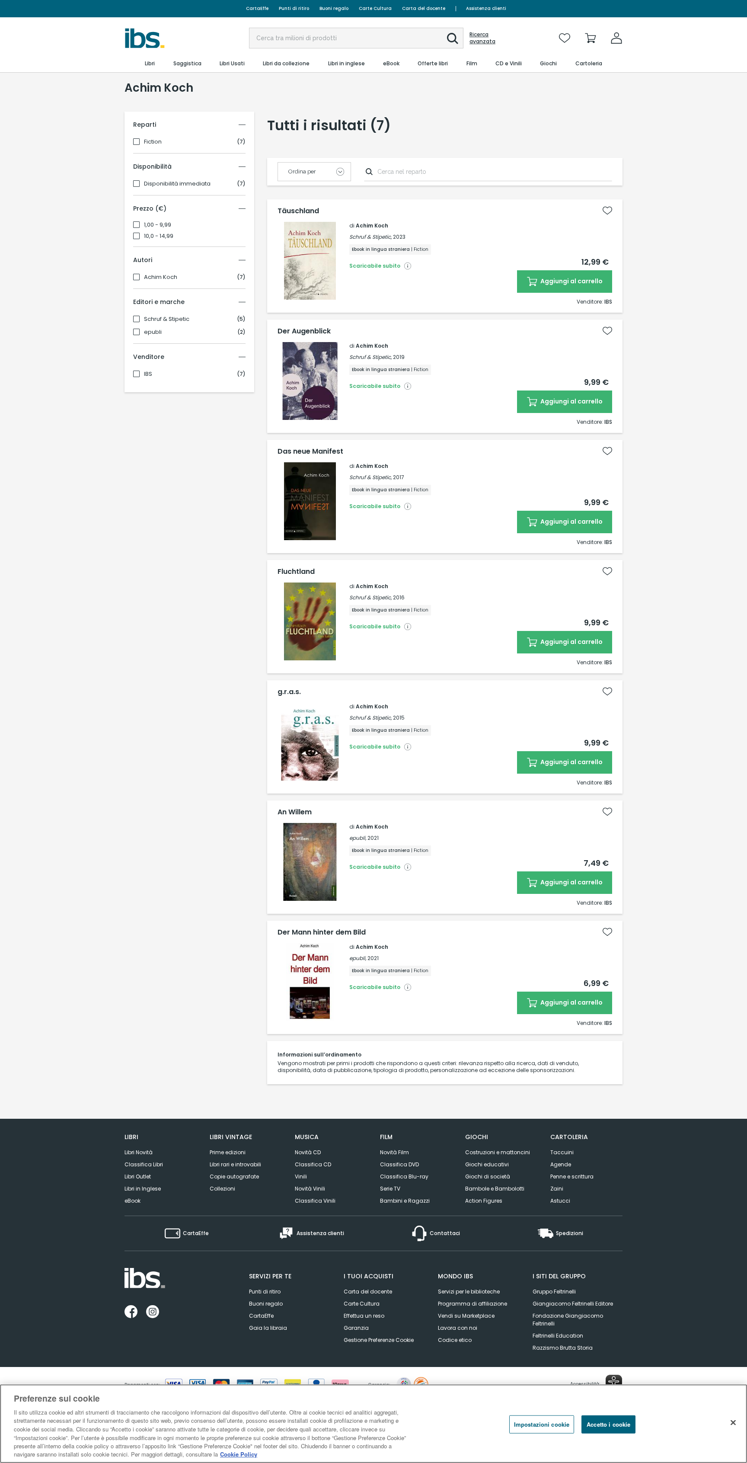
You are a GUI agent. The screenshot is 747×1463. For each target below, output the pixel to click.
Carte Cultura (375, 8)
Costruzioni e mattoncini (497, 1152)
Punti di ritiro (294, 8)
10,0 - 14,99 (158, 236)
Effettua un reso (364, 1315)
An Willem (295, 812)
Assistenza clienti (486, 8)
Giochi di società (487, 1176)
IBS (148, 374)
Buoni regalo (333, 8)
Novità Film (394, 1152)
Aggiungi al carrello (571, 281)
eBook (132, 1200)
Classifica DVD (399, 1164)
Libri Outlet (137, 1176)
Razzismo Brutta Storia (563, 1347)
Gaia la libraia (268, 1328)
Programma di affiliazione (472, 1303)
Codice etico (455, 1340)
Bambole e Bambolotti (494, 1188)
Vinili (301, 1176)
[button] (452, 38)
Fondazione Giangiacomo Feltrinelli (568, 1319)
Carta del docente (423, 8)
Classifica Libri (143, 1164)
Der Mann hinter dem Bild (322, 932)
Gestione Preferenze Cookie (379, 1340)
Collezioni (222, 1188)
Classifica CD (313, 1164)
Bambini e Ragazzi (405, 1200)
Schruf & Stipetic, (370, 236)
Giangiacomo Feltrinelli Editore (573, 1303)
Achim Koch (160, 277)
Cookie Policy (238, 1454)
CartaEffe (257, 8)
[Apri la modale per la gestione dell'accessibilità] (613, 1383)
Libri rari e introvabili (235, 1164)
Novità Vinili (310, 1188)
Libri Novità (138, 1152)
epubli (153, 332)
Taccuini (562, 1152)
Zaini (556, 1188)
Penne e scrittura (572, 1176)
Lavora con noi (457, 1328)
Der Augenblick (304, 331)
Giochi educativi (487, 1164)
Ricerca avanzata (482, 38)
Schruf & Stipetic (166, 319)
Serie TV (390, 1188)
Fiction (153, 141)
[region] (373, 1423)
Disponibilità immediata (177, 183)
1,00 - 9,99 (157, 224)
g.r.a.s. (289, 692)
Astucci (560, 1200)
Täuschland (298, 211)
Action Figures (483, 1200)
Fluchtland (296, 571)
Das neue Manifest (310, 451)
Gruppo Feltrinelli (554, 1291)
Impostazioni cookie (541, 1424)
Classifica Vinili (315, 1200)
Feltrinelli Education (558, 1335)
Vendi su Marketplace (466, 1315)
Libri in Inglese (142, 1188)
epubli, (357, 838)
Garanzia (356, 1328)
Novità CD (308, 1152)
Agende (560, 1164)
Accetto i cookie (608, 1424)
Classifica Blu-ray (404, 1176)
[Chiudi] (733, 1422)
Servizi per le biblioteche (469, 1291)
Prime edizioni (228, 1152)
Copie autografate (234, 1176)
